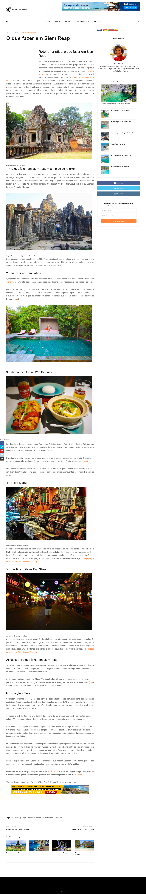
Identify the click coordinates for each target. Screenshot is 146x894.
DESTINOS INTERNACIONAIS (28, 33)
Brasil (56, 21)
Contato (97, 21)
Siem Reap (58, 818)
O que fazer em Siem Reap (32, 818)
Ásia (8, 33)
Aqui (79, 775)
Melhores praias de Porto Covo (121, 122)
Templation (11, 282)
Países (67, 21)
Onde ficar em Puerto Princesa (83, 829)
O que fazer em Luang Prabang (17, 829)
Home (48, 21)
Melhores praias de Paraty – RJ (121, 155)
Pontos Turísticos (48, 818)
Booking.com (53, 771)
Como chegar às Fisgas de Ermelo (122, 133)
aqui (16, 299)
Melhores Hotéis (82, 21)
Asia (12, 818)
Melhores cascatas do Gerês (120, 110)
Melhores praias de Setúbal (120, 167)
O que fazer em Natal (118, 144)
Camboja (15, 33)
